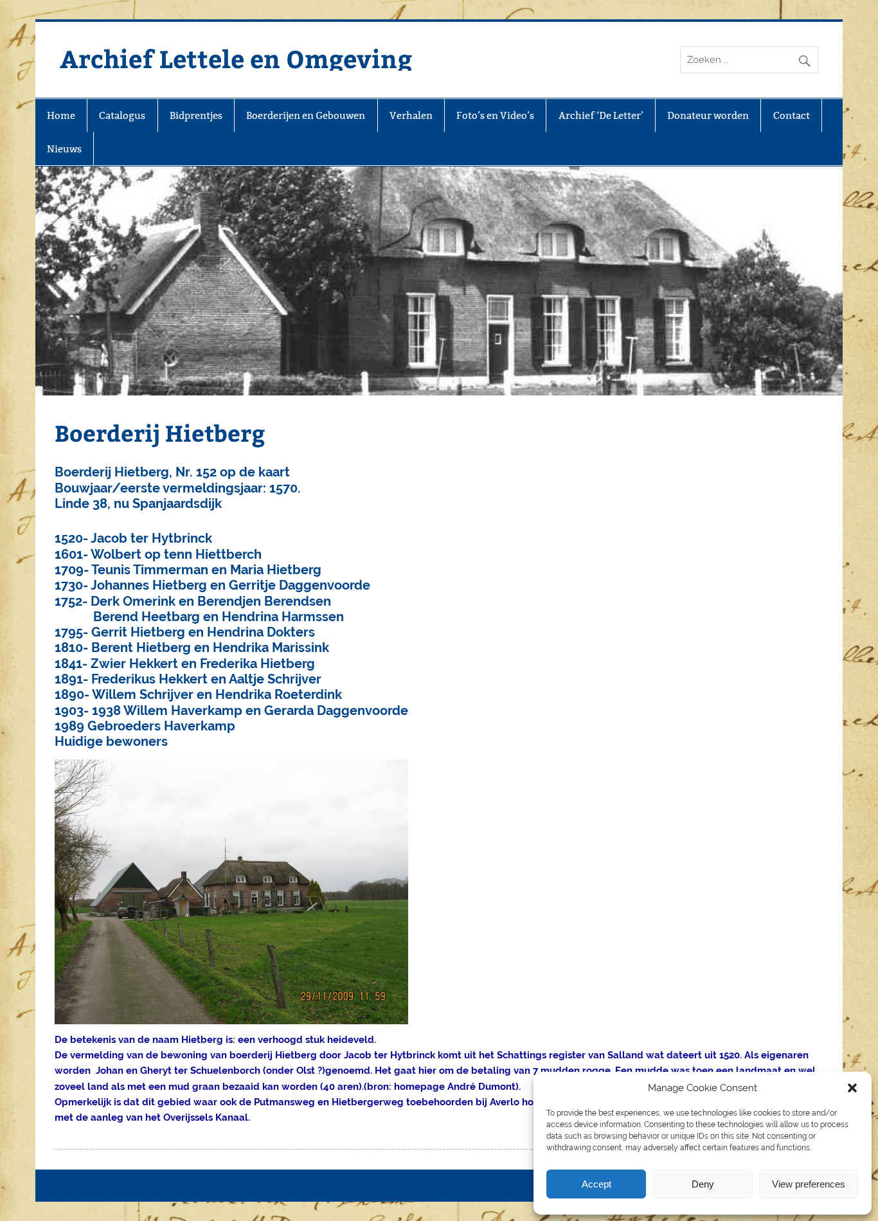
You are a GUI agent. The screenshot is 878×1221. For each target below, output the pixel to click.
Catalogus (122, 115)
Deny (703, 1184)
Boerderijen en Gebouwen (305, 115)
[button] (852, 1087)
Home (61, 115)
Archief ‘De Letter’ (601, 115)
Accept (596, 1184)
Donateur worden (708, 115)
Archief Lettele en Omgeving (236, 58)
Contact (791, 115)
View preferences (808, 1184)
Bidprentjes (196, 115)
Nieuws (64, 149)
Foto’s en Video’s (495, 115)
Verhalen (411, 115)
